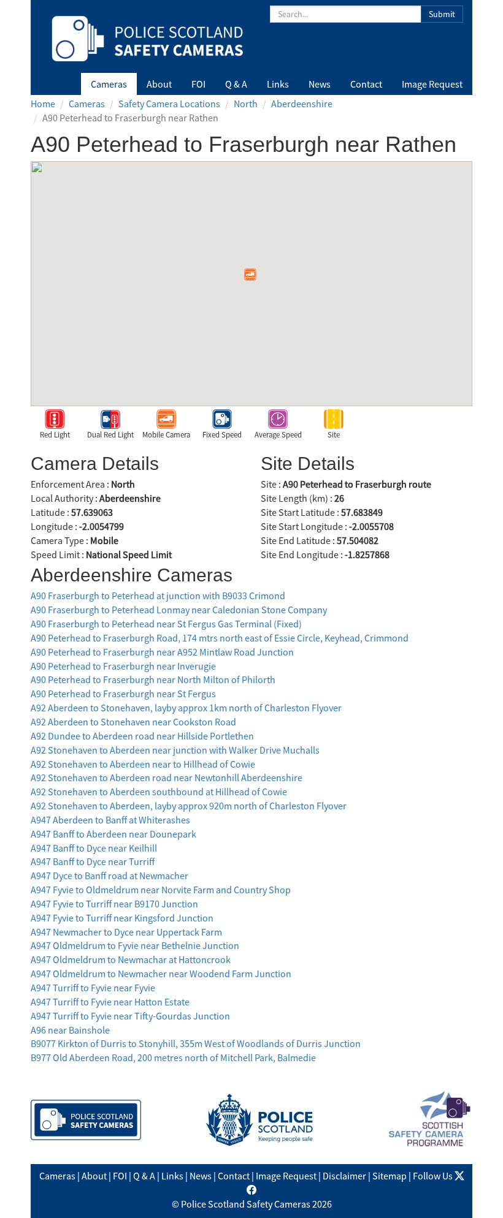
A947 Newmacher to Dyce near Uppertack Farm (126, 932)
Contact (366, 84)
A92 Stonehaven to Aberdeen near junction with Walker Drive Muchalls (175, 750)
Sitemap (389, 1176)
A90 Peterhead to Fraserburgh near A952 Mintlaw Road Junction (162, 652)
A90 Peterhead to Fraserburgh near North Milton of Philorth (153, 679)
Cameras (109, 84)
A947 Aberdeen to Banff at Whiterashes (110, 820)
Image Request (432, 84)
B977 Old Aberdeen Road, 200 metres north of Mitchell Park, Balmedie (173, 1057)
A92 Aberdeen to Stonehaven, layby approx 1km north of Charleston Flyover (186, 708)
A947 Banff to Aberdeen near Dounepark (113, 834)
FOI (198, 84)
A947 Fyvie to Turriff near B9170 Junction (114, 904)
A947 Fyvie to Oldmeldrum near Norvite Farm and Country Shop (161, 889)
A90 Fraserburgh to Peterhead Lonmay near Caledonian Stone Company (179, 609)
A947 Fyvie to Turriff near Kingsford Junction (122, 918)
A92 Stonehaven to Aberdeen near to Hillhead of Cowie (143, 764)
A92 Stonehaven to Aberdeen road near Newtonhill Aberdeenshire (166, 777)
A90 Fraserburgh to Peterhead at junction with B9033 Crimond (158, 595)
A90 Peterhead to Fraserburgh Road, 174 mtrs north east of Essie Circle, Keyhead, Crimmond (220, 638)
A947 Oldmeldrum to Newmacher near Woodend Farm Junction (161, 973)
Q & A (236, 84)
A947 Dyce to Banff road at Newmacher (109, 875)
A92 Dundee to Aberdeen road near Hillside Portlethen (142, 736)
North (246, 103)
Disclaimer (344, 1176)
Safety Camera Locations (169, 103)
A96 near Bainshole (70, 1030)
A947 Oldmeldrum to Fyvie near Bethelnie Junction (135, 945)
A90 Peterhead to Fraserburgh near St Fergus (123, 693)
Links (278, 84)
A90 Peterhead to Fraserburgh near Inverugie (123, 666)
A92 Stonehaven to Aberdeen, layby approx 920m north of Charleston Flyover (189, 806)
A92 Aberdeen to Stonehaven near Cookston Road (133, 722)
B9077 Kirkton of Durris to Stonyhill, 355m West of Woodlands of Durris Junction (196, 1043)
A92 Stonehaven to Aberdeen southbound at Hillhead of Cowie (159, 791)
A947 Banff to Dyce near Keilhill (94, 848)
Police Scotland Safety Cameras (245, 1204)
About (159, 84)
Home (43, 103)
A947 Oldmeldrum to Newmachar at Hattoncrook (131, 959)
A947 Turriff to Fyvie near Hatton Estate (110, 1002)
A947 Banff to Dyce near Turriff (93, 861)
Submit (442, 14)
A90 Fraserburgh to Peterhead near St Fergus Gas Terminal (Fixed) (166, 624)
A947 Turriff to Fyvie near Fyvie (93, 988)
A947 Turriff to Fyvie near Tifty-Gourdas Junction (130, 1016)
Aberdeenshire (301, 103)
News (320, 84)
